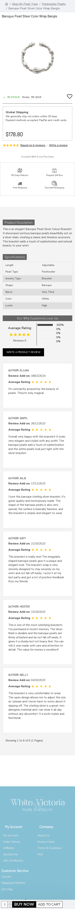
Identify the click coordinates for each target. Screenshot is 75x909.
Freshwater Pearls (54, 4)
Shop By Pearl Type (25, 4)
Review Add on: (19, 376)
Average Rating (19, 328)
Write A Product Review (23, 352)
